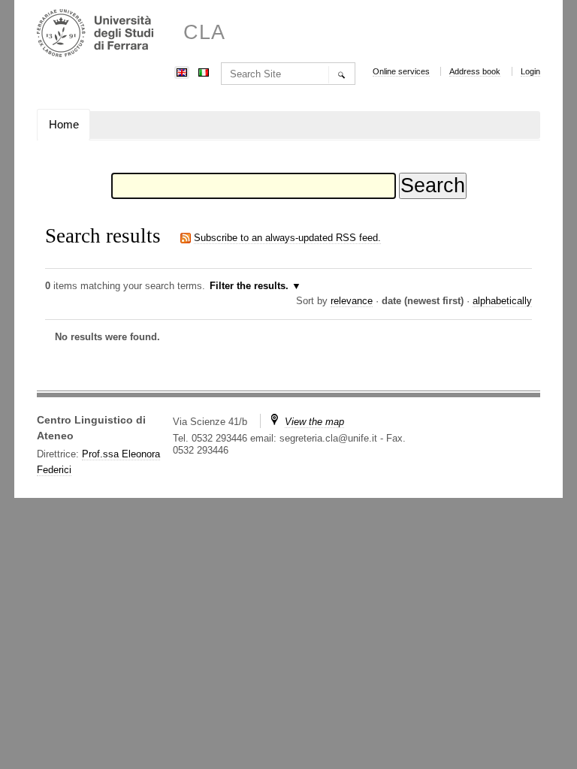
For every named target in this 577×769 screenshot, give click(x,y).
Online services (401, 71)
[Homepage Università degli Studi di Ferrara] (95, 35)
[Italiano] (203, 71)
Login (530, 71)
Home (64, 125)
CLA (204, 33)
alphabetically (502, 300)
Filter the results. (251, 285)
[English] (182, 71)
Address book (474, 71)
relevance (352, 300)
